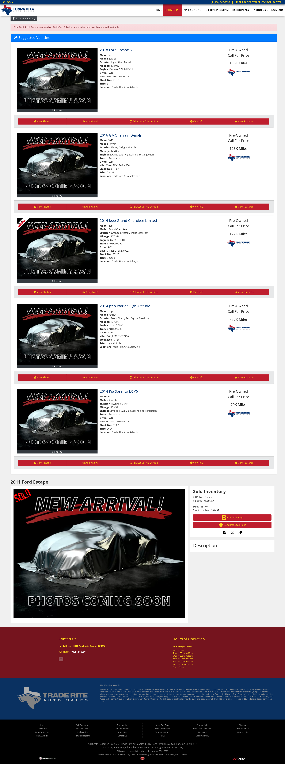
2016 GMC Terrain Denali (120, 135)
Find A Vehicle (42, 735)
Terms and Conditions (202, 728)
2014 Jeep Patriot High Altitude (125, 305)
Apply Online (192, 10)
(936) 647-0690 (221, 2)
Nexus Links (242, 732)
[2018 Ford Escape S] (57, 78)
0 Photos (57, 110)
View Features (246, 121)
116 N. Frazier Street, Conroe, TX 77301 (258, 2)
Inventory (172, 10)
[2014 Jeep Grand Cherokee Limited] (57, 248)
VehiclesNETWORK (140, 747)
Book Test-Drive (42, 732)
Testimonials (240, 10)
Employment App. (163, 732)
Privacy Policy (203, 725)
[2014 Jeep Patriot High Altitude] (57, 334)
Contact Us (122, 735)
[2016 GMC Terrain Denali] (57, 163)
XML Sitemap (243, 728)
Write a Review (122, 728)
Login (9, 2)
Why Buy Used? (82, 728)
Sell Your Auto (82, 725)
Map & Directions (162, 728)
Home (158, 10)
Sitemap (242, 725)
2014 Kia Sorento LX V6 (119, 391)
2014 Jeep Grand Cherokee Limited (128, 220)
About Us (260, 10)
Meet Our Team (163, 725)
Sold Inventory (202, 735)
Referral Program (216, 10)
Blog (162, 735)
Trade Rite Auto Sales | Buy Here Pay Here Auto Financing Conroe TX (159, 744)
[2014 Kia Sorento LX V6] (57, 419)
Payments (277, 10)
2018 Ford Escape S (116, 49)
